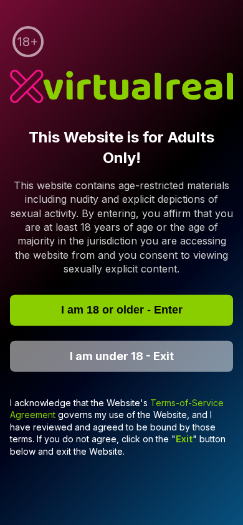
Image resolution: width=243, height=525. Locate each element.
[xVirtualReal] (121, 88)
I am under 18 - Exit (122, 356)
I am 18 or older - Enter (122, 310)
